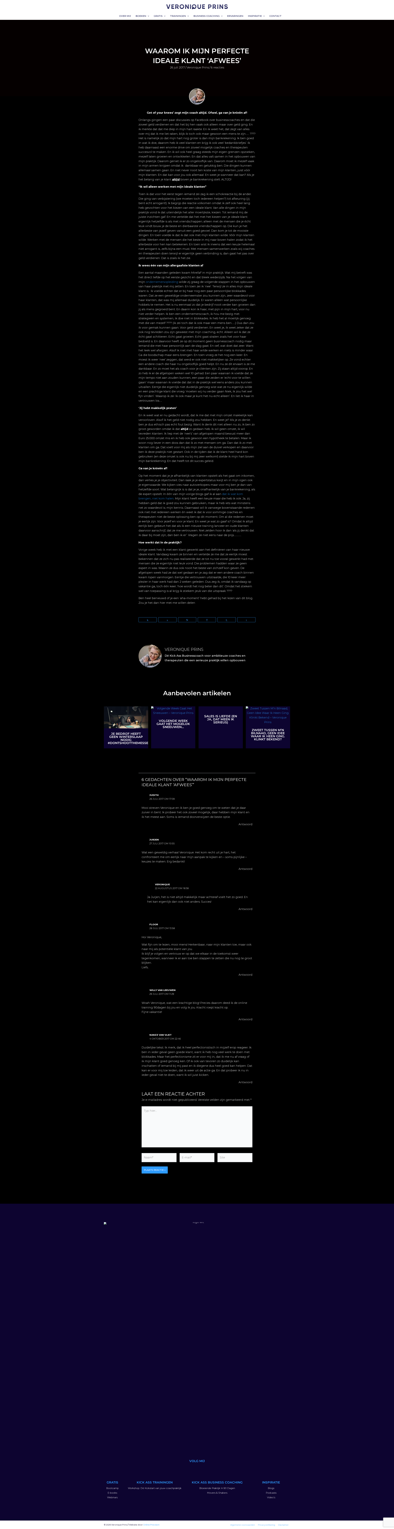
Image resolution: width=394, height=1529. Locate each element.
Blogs (271, 1488)
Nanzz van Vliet (160, 1034)
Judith (154, 795)
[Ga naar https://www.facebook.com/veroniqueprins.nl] (212, 1468)
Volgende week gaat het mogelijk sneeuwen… (173, 724)
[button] (147, 16)
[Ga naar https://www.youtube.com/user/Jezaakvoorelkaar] (189, 1468)
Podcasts (271, 1492)
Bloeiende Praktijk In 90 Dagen (217, 1488)
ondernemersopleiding (162, 282)
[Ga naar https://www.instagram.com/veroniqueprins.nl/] (182, 1468)
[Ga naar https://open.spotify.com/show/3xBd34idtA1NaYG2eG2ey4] (204, 1468)
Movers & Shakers (217, 1492)
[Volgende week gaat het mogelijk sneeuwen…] (173, 710)
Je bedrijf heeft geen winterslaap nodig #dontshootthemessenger (132, 738)
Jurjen (154, 839)
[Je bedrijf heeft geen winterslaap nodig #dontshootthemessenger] (126, 717)
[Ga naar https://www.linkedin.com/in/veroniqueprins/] (197, 1468)
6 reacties (217, 67)
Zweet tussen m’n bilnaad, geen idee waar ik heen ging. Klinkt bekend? (268, 734)
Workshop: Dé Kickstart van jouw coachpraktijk (154, 1488)
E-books (112, 1492)
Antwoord (245, 824)
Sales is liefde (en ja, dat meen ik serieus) (220, 719)
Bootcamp (112, 1488)
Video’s (271, 1497)
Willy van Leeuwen (162, 990)
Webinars (112, 1497)
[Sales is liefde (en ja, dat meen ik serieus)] (221, 708)
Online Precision (151, 1524)
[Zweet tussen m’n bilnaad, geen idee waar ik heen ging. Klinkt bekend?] (268, 715)
